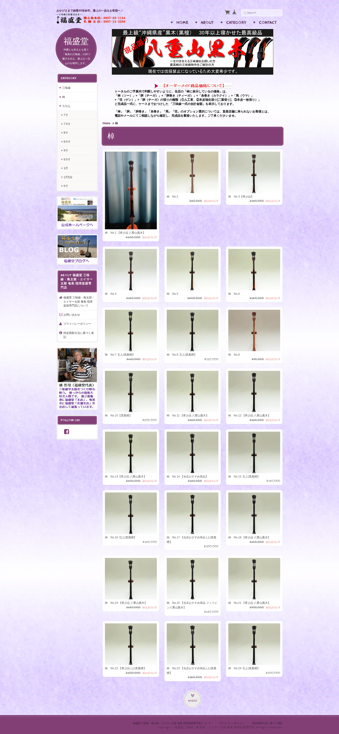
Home (182, 22)
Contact (268, 22)
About (207, 22)
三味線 (66, 87)
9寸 (66, 150)
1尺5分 (68, 177)
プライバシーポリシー (77, 323)
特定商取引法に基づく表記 (78, 335)
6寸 (66, 185)
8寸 (66, 132)
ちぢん (66, 105)
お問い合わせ (71, 314)
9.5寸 (67, 159)
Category (236, 22)
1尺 (66, 168)
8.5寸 (67, 141)
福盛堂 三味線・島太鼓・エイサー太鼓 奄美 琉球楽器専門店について (79, 301)
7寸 (66, 114)
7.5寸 (67, 123)
